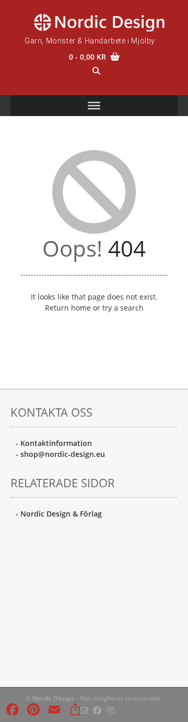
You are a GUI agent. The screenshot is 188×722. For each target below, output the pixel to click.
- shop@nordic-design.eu (60, 454)
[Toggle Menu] (94, 105)
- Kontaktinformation (54, 443)
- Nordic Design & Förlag (59, 514)
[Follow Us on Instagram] (110, 710)
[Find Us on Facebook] (97, 710)
